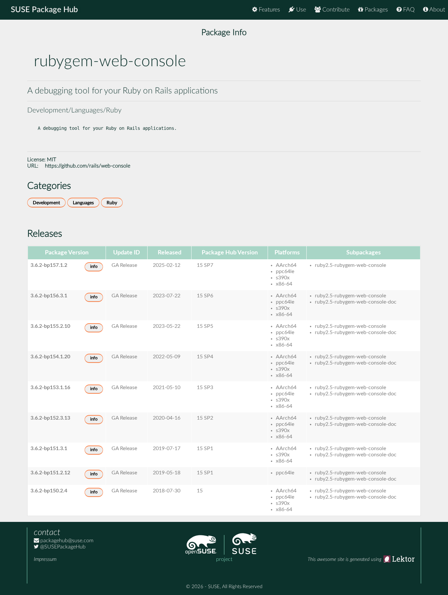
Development (46, 202)
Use (300, 10)
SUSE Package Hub (44, 10)
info (93, 267)
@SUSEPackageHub (62, 546)
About (436, 10)
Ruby (112, 202)
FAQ (408, 10)
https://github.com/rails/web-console (87, 166)
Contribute (335, 10)
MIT (51, 159)
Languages (83, 202)
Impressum (45, 559)
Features (268, 10)
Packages (375, 10)
